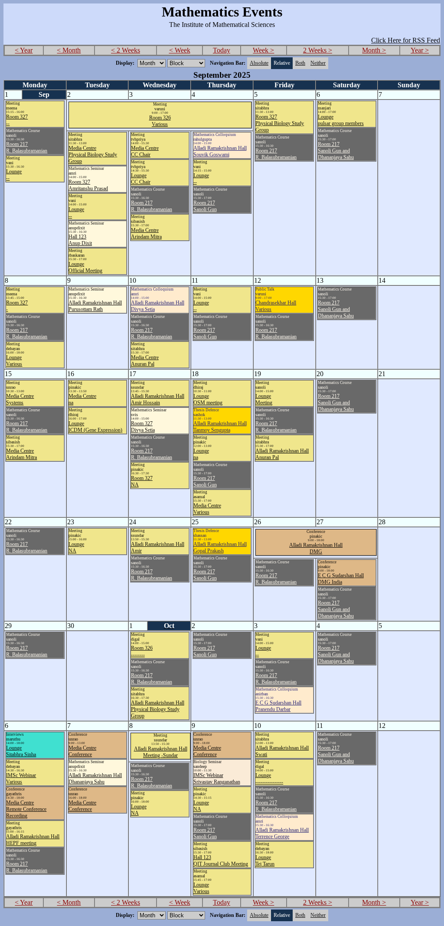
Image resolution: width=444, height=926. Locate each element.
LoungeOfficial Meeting (85, 267)
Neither (318, 63)
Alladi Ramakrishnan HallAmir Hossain (157, 399)
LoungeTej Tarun (264, 860)
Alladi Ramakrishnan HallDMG (316, 548)
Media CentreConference (82, 751)
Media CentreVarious (207, 509)
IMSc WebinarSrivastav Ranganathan (216, 778)
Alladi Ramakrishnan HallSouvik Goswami (220, 151)
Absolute (259, 63)
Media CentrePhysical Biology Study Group (93, 154)
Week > (263, 50)
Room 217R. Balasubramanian (26, 147)
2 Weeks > (317, 50)
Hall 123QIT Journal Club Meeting (220, 860)
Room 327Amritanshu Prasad (88, 185)
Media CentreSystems (20, 399)
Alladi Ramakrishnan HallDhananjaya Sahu (95, 778)
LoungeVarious (14, 360)
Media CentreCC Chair (145, 151)
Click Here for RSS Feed (405, 40)
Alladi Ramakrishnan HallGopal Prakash (220, 547)
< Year (24, 50)
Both (300, 63)
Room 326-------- (142, 651)
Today (221, 50)
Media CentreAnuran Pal (145, 360)
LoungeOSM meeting (207, 399)
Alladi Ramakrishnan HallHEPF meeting (32, 839)
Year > (420, 50)
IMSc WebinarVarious (21, 778)
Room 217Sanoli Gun (205, 206)
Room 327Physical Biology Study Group (279, 123)
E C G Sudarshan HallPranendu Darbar (278, 706)
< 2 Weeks (125, 50)
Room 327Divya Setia (143, 426)
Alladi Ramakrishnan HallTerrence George (282, 833)
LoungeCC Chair (140, 178)
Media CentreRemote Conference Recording (26, 809)
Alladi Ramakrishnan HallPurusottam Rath (95, 306)
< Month (69, 50)
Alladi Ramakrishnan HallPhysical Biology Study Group (157, 709)
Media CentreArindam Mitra (146, 233)
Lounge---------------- (269, 778)
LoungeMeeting (263, 399)
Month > (374, 50)
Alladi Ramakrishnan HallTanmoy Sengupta (220, 426)
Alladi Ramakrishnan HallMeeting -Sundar (160, 752)
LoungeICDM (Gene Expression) (95, 426)
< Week (179, 50)
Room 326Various (160, 121)
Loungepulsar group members (341, 120)
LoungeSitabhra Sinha (21, 751)
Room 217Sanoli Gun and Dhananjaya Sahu (336, 150)
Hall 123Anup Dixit (80, 240)
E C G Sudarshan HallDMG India (341, 578)
